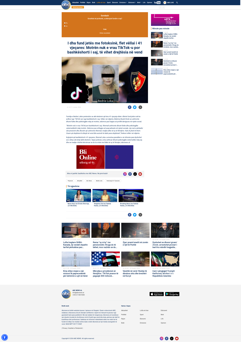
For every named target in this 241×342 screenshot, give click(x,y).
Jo (66, 26)
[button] (4, 337)
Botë (93, 2)
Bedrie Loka (99, 181)
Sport (109, 2)
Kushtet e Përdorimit (75, 328)
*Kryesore (70, 181)
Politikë (82, 2)
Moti (138, 2)
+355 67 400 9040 (78, 295)
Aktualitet (75, 2)
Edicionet (131, 2)
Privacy (64, 328)
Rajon (89, 2)
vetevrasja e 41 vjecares (113, 181)
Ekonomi (115, 2)
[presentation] (175, 28)
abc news (89, 181)
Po (66, 23)
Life (144, 2)
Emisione (122, 2)
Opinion (149, 2)
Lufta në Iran (101, 2)
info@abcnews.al (78, 293)
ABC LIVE (170, 2)
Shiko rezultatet (105, 33)
